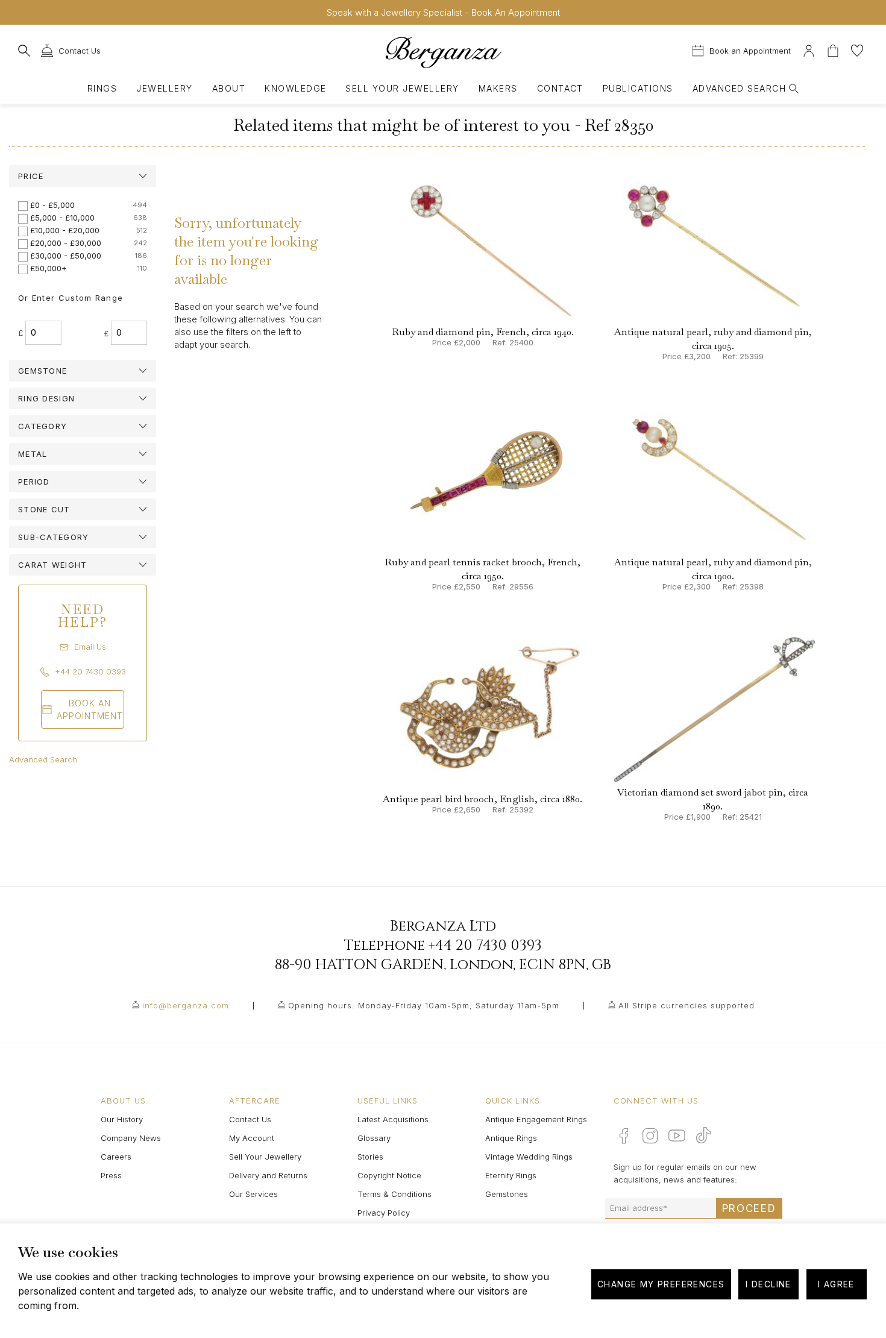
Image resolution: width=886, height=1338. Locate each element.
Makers (498, 88)
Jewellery (164, 88)
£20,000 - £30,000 (65, 243)
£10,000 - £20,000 (64, 230)
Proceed (749, 1208)
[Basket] (834, 49)
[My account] (809, 49)
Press (111, 1175)
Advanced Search (43, 759)
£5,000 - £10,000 (62, 217)
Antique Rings (511, 1138)
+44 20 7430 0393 (485, 945)
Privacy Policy (383, 1212)
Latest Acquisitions (393, 1119)
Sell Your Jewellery (402, 88)
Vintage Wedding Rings (529, 1156)
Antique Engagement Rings (536, 1119)
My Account (251, 1138)
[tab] (82, 176)
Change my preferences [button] (660, 1284)
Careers (116, 1156)
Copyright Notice (389, 1175)
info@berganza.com (185, 1005)
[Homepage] (443, 52)
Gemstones (506, 1194)
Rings (102, 88)
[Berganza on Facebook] (624, 1135)
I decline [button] (768, 1284)
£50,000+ (48, 268)
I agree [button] (836, 1284)
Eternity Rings (510, 1175)
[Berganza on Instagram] (650, 1135)
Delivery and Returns (268, 1175)
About (228, 88)
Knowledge (295, 88)
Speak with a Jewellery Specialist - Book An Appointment (443, 12)
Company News (131, 1138)
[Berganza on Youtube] (677, 1135)
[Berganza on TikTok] (703, 1135)
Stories (370, 1156)
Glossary (374, 1138)
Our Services (253, 1194)
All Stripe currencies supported (686, 1005)
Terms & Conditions (394, 1194)
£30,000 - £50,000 (65, 255)
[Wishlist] (857, 49)
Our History (122, 1119)
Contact (560, 88)
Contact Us (250, 1119)
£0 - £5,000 (52, 205)
